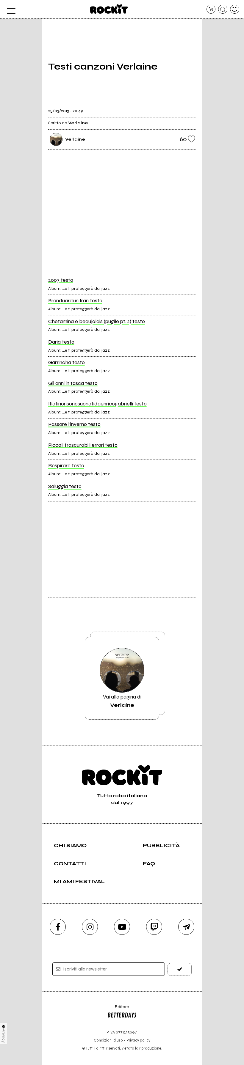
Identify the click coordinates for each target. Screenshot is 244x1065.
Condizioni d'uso (108, 1040)
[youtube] (122, 927)
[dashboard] (234, 9)
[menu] (9, 9)
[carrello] (211, 9)
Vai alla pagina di (122, 700)
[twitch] (154, 927)
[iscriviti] (180, 969)
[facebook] (58, 927)
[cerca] (222, 9)
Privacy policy (138, 1040)
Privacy (3, 1036)
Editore (118, 1009)
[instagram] (90, 927)
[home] (109, 9)
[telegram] (186, 927)
